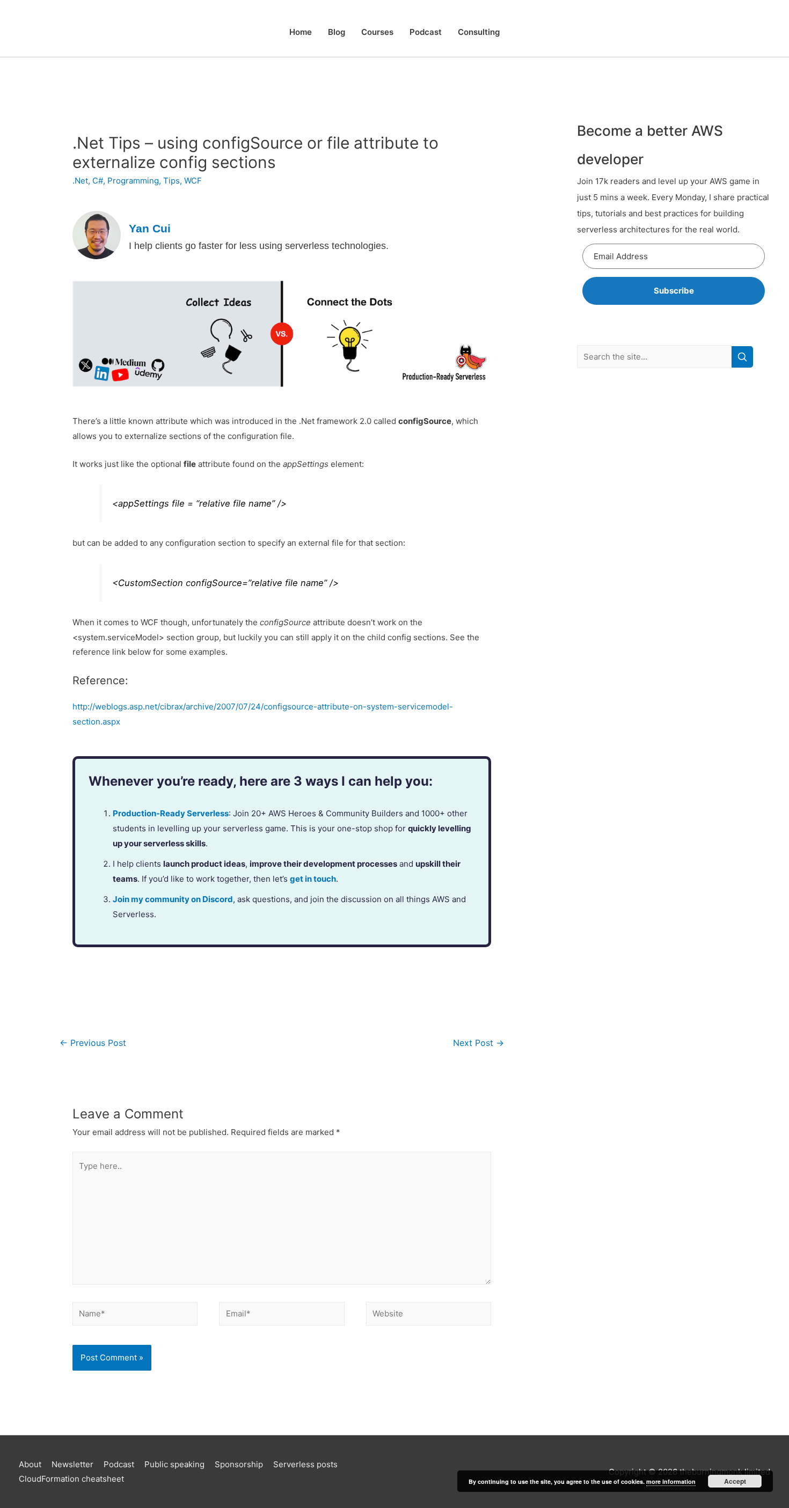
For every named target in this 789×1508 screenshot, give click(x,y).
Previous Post (93, 1043)
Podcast (426, 32)
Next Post (478, 1043)
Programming (133, 180)
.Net (80, 180)
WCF (193, 180)
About (30, 1464)
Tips (171, 180)
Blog (336, 32)
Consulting (479, 32)
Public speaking (174, 1464)
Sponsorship (239, 1464)
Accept (735, 1481)
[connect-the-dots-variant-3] (281, 333)
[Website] (428, 1316)
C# (97, 180)
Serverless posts (305, 1464)
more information (671, 1481)
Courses (377, 32)
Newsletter (72, 1464)
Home (300, 32)
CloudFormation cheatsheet (71, 1479)
